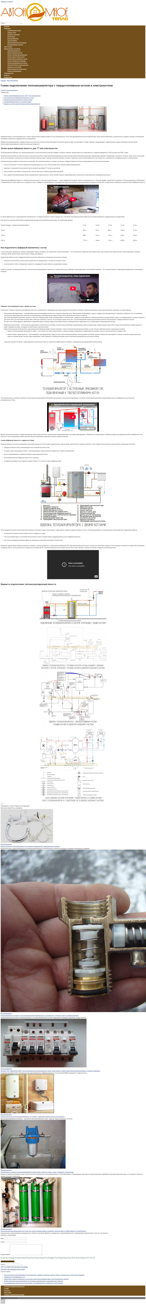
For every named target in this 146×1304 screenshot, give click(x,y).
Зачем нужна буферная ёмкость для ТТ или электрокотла (22, 96)
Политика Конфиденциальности (14, 1286)
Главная (6, 26)
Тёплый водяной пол (14, 51)
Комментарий (5, 1254)
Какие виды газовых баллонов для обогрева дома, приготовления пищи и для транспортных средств (36, 1279)
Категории (7, 28)
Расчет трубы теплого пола (16, 57)
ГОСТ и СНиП (8, 47)
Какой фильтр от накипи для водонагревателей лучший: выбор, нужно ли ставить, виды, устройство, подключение (37, 1172)
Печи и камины (12, 40)
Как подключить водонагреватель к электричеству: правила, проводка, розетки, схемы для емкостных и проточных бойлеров (44, 1275)
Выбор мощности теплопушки (16, 69)
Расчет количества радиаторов (17, 55)
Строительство (8, 73)
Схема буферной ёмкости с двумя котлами (17, 102)
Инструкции (11, 36)
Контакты (7, 1290)
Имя (2, 1238)
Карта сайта (7, 1292)
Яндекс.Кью (8, 77)
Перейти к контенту (7, 1)
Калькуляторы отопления (12, 49)
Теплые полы (11, 32)
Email (2, 1242)
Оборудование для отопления (16, 43)
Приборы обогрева (13, 34)
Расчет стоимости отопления (16, 61)
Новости (6, 75)
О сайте (6, 1288)
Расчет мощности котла (14, 53)
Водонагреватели (12, 38)
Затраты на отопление (14, 67)
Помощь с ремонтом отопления (14, 1294)
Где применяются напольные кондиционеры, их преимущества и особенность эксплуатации (33, 1283)
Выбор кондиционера (14, 71)
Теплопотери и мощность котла (17, 59)
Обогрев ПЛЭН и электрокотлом (17, 65)
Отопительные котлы (14, 30)
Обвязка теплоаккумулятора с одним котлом (18, 100)
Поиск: (3, 23)
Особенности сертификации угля (14, 1277)
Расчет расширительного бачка (17, 63)
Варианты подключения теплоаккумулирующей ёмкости (22, 104)
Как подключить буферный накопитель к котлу (19, 98)
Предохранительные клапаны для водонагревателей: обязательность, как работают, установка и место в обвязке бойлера (40, 1015)
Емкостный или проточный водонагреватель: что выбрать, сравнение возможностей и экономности (32, 1117)
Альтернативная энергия (15, 45)
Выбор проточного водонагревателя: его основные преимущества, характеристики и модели (30, 846)
